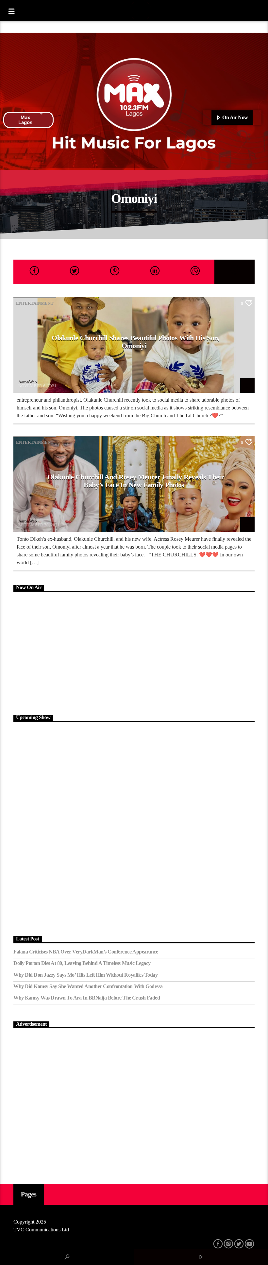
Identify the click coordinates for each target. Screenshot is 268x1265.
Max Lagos (25, 120)
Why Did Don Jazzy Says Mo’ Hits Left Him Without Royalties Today (85, 975)
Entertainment (35, 303)
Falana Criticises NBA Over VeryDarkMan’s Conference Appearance (85, 951)
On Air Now (234, 117)
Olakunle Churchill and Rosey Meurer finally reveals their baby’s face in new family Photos (135, 481)
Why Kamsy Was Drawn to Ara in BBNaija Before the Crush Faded (86, 998)
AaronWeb (27, 381)
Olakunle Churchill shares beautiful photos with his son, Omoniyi (135, 342)
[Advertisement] (134, 652)
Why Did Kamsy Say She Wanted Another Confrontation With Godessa (88, 986)
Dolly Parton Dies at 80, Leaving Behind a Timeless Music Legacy (82, 963)
